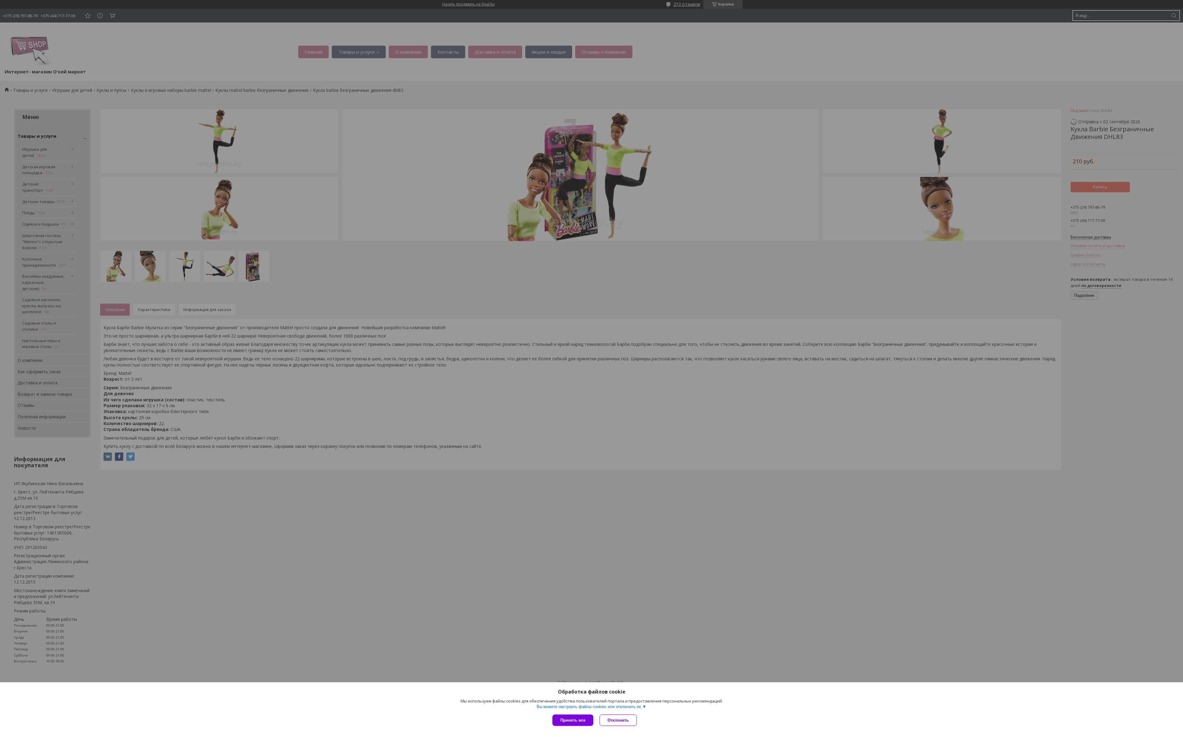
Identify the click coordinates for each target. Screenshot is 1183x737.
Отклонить (618, 720)
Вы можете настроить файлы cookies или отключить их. (589, 706)
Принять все (572, 720)
